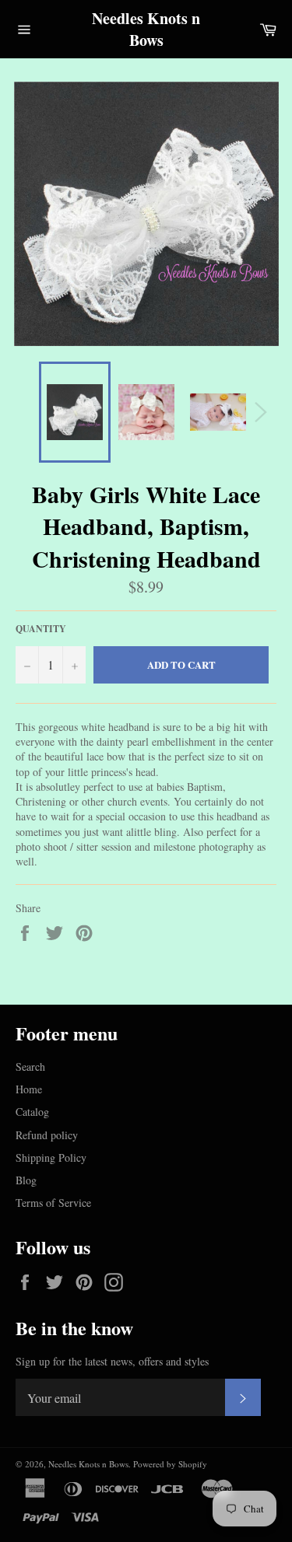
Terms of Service (53, 1202)
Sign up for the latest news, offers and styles (112, 1361)
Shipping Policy (51, 1157)
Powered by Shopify (170, 1464)
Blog (26, 1180)
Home (29, 1089)
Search (30, 1066)
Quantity (41, 629)
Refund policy (47, 1135)
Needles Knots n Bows (146, 29)
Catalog (32, 1111)
